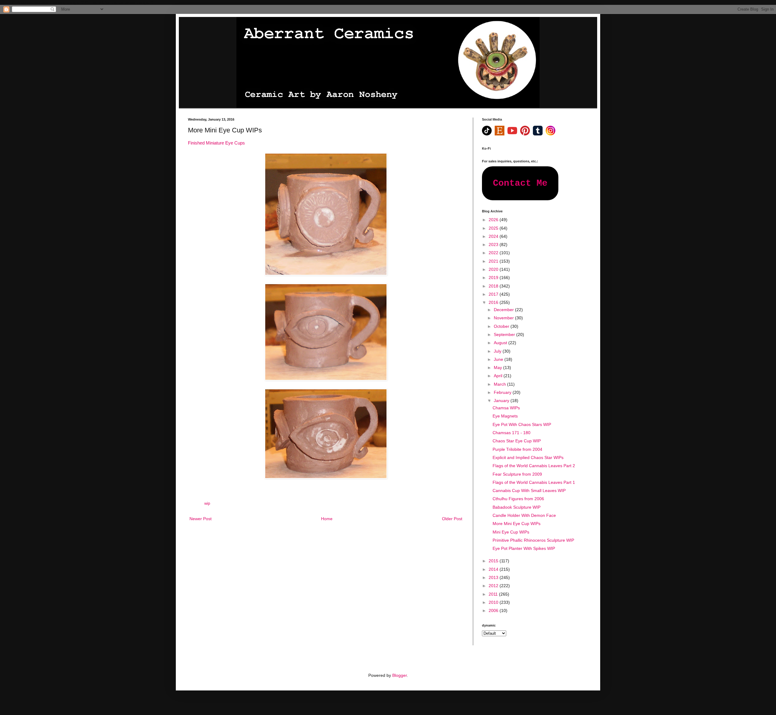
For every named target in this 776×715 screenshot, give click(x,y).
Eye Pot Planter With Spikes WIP (524, 548)
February (503, 392)
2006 (494, 610)
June (499, 359)
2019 (494, 277)
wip (207, 503)
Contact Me (520, 183)
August (501, 342)
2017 (494, 294)
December (504, 309)
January (502, 400)
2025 (494, 228)
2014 (494, 569)
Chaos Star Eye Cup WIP (517, 440)
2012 (494, 585)
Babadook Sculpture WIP (516, 507)
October (502, 326)
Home (327, 518)
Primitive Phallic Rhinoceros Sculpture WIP (533, 540)
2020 (494, 269)
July (498, 351)
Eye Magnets (505, 416)
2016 (494, 302)
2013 (494, 577)
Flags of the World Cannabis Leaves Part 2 (534, 465)
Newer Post (200, 518)
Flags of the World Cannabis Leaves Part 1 (534, 482)
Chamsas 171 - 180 (511, 432)
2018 (494, 286)
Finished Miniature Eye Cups (216, 142)
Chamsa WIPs (506, 407)
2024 (494, 236)
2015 (494, 560)
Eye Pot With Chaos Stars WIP (522, 424)
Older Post (452, 518)
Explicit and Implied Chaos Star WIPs (528, 457)
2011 (494, 594)
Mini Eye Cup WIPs (511, 532)
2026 (494, 219)
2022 (494, 252)
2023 (494, 244)
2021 (494, 261)
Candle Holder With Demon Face (524, 515)
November (504, 317)
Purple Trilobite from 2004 (517, 449)
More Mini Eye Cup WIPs (516, 523)
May (498, 367)
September (505, 334)
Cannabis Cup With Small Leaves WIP (529, 490)
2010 (494, 602)
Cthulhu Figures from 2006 (518, 498)
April (498, 375)
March (500, 384)
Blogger (399, 675)
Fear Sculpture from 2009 (517, 474)
